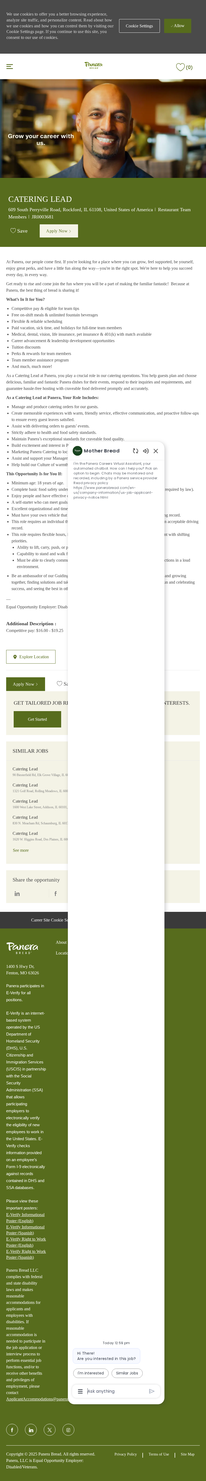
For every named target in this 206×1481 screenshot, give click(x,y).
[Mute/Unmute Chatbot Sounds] (146, 451)
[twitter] (50, 1430)
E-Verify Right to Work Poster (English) (26, 1242)
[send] (152, 1391)
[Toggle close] (9, 66)
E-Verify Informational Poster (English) (25, 1217)
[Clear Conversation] (135, 450)
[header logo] (93, 66)
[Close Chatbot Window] (155, 451)
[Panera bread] (22, 948)
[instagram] (68, 1430)
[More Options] (80, 1391)
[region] (116, 920)
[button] (139, 26)
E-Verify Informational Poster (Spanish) (25, 1230)
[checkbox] (19, 231)
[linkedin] (31, 1430)
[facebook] (12, 1430)
